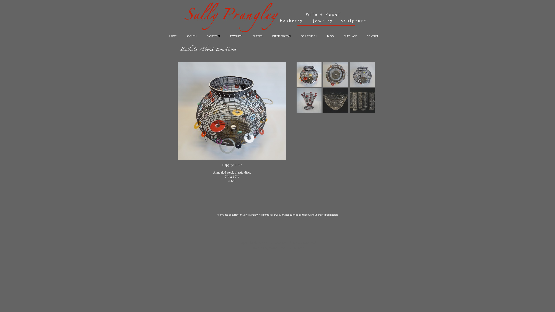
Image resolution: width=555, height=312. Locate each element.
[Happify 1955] (362, 74)
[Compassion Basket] (335, 100)
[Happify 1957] (309, 74)
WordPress (277, 248)
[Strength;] (362, 100)
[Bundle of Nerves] (309, 100)
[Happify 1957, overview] (335, 74)
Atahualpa (296, 248)
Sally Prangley (276, 242)
